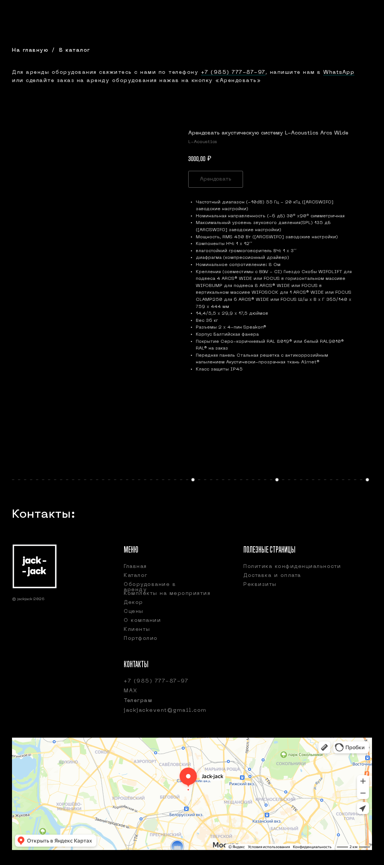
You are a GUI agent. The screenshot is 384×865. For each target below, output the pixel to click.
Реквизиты (260, 584)
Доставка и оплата (272, 575)
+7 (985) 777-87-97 (233, 72)
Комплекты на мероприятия (167, 593)
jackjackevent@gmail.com (165, 710)
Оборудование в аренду (150, 587)
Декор (133, 602)
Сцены (134, 611)
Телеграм (138, 700)
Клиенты (137, 629)
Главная (135, 566)
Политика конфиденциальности (292, 566)
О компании (142, 620)
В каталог (74, 50)
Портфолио (141, 638)
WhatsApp (338, 72)
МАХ (131, 691)
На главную (30, 50)
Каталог (136, 575)
